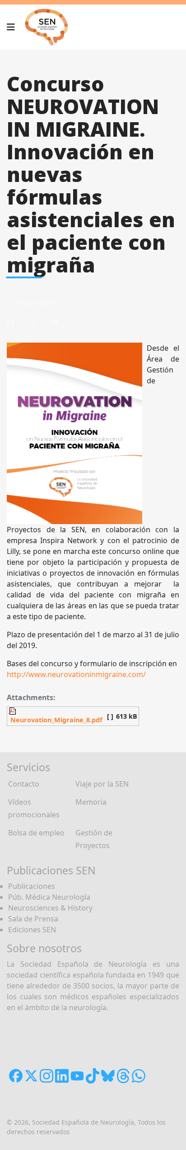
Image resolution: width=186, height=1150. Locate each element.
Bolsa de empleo (36, 833)
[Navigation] (11, 27)
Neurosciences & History (50, 908)
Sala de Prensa (33, 919)
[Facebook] (10, 323)
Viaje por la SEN (102, 784)
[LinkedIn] (55, 323)
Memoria (91, 802)
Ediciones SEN (32, 930)
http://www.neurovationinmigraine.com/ (76, 674)
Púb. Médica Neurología (49, 897)
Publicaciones (31, 886)
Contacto (23, 784)
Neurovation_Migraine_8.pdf (55, 720)
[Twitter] (33, 323)
